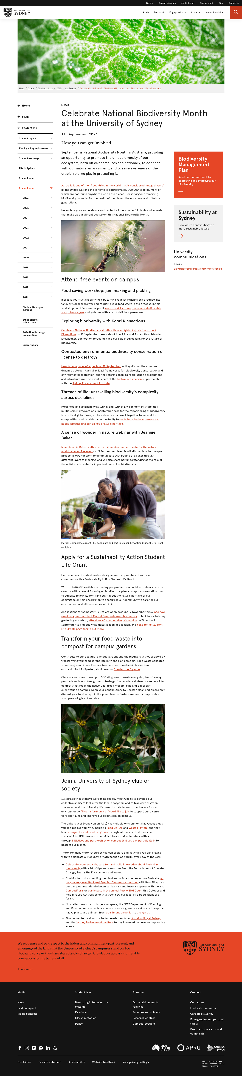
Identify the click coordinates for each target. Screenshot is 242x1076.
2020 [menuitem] (26, 257)
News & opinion (215, 12)
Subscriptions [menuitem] (30, 344)
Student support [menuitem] (28, 138)
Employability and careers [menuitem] (33, 148)
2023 (59, 88)
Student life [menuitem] (29, 128)
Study (146, 12)
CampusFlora (74, 890)
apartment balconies (119, 912)
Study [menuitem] (25, 116)
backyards (143, 912)
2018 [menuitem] (25, 277)
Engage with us (177, 12)
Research (159, 12)
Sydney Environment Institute (90, 383)
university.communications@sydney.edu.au (198, 268)
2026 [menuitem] (26, 198)
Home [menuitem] (26, 105)
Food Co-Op (115, 827)
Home (21, 88)
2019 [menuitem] (25, 267)
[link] (149, 3)
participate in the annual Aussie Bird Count (115, 890)
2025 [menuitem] (26, 207)
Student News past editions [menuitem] (33, 308)
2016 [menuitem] (25, 297)
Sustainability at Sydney (146, 918)
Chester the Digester (127, 669)
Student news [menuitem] (26, 178)
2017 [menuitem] (25, 287)
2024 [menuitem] (26, 217)
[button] (236, 12)
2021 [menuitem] (25, 247)
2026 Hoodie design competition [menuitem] (34, 334)
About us (196, 12)
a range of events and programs (87, 832)
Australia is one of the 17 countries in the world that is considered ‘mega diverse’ (112, 185)
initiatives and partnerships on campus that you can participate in (113, 840)
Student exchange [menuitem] (29, 158)
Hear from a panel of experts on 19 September (91, 366)
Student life (45, 88)
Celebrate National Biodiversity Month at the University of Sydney (120, 88)
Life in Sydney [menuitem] (27, 168)
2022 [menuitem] (26, 237)
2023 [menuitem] (26, 227)
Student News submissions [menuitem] (30, 321)
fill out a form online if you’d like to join (105, 811)
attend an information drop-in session (113, 620)
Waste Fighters (138, 827)
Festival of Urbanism (130, 379)
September (70, 88)
